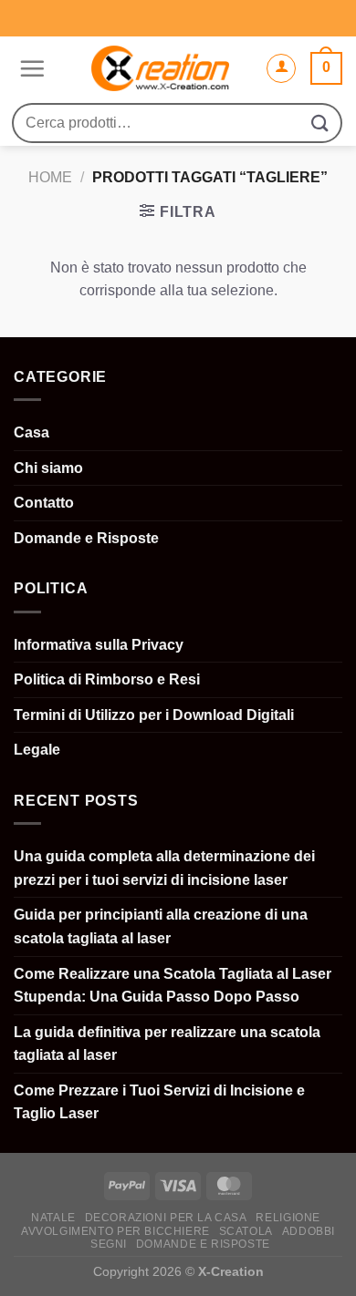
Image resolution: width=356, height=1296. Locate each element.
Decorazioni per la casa (166, 1217)
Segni (108, 1244)
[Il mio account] (281, 68)
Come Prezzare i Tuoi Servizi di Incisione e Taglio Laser (159, 1102)
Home (50, 177)
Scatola (246, 1231)
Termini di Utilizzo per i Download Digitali (154, 715)
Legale (37, 749)
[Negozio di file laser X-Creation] (160, 68)
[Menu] (30, 68)
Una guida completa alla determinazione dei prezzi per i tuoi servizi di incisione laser (164, 868)
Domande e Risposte (86, 538)
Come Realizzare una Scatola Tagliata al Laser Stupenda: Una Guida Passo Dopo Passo (172, 985)
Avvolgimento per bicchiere (115, 1231)
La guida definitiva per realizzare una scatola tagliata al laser (167, 1044)
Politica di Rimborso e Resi (107, 679)
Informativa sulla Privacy (98, 645)
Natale (53, 1217)
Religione (288, 1217)
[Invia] (320, 122)
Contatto (44, 502)
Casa (31, 432)
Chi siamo (48, 468)
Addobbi (308, 1231)
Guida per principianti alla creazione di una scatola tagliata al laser (161, 926)
